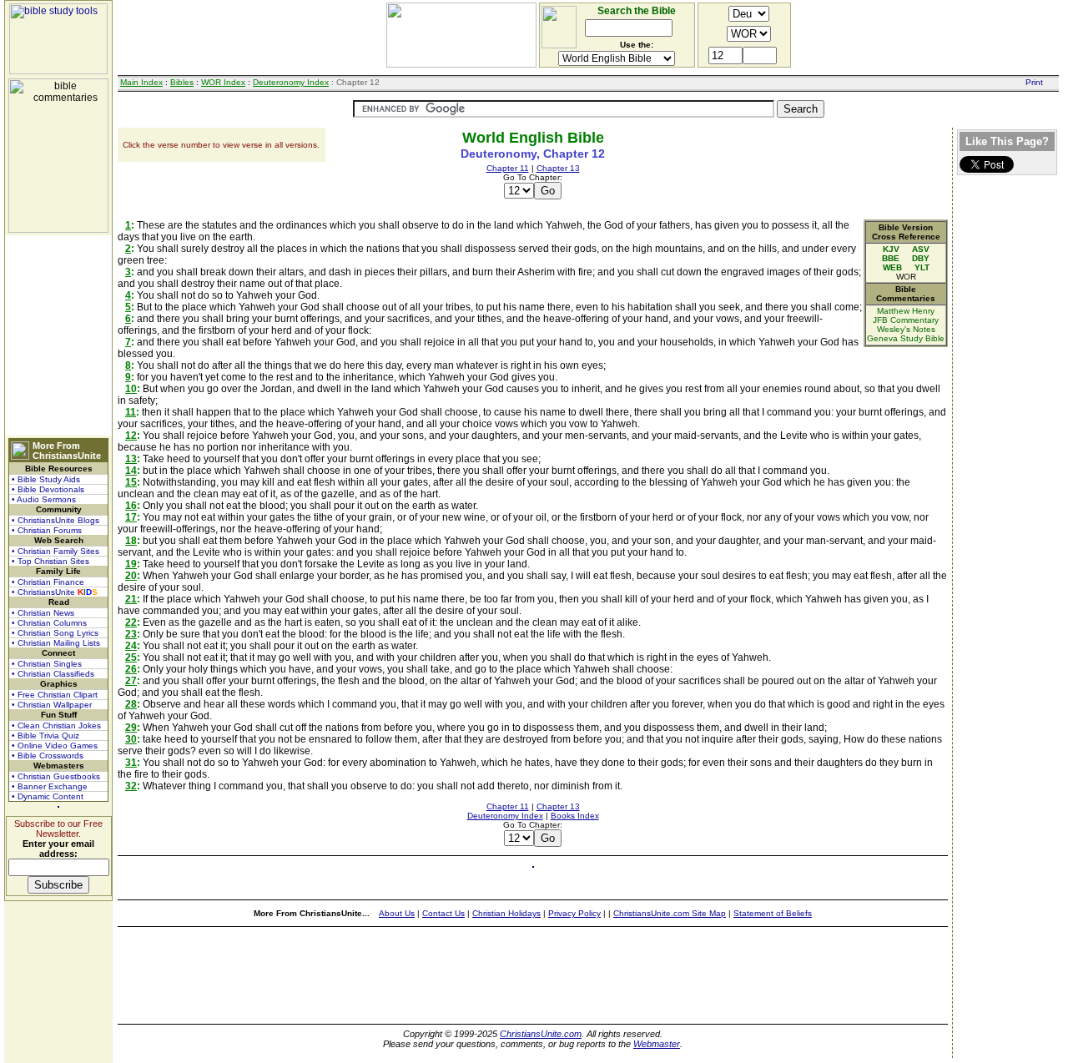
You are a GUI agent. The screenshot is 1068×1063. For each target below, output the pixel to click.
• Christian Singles (47, 663)
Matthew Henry (905, 310)
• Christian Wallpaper (52, 704)
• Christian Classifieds (53, 673)
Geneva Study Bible (906, 338)
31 (131, 762)
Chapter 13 (558, 168)
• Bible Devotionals (48, 489)
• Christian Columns (49, 622)
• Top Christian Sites (50, 561)
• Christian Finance (48, 582)
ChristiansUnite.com (541, 1034)
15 (131, 482)
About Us (397, 913)
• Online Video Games (55, 745)
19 (131, 564)
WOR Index (223, 82)
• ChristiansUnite (55, 592)
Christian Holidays (506, 913)
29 (131, 727)
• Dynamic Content (47, 796)
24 (131, 646)
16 (131, 505)
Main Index (141, 82)
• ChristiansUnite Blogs (55, 520)
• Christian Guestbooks (56, 776)
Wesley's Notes (906, 329)
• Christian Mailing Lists (56, 642)
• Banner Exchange (50, 786)
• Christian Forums (47, 530)
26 (131, 669)
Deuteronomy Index (291, 82)
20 (131, 576)
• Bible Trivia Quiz (45, 735)
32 (131, 786)
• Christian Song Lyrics (55, 632)
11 (130, 412)
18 (131, 541)
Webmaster (656, 1044)
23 (131, 634)
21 (131, 599)
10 (131, 389)
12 (131, 435)
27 (131, 681)
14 (131, 470)
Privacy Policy (574, 913)
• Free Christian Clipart (55, 694)
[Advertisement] (58, 335)
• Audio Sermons (44, 499)
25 (131, 657)
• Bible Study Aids (46, 479)
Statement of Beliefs (772, 913)
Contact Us (443, 913)
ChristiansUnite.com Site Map (669, 913)
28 (131, 704)
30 (131, 739)
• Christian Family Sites (55, 551)
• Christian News (43, 612)
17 (131, 517)
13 (131, 459)
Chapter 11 (507, 168)
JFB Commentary (906, 320)
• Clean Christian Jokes (56, 725)
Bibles (182, 82)
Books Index (575, 815)
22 (131, 622)
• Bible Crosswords (47, 755)
